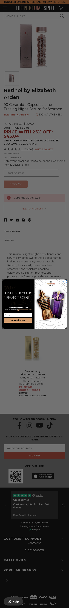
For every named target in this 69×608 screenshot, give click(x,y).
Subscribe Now (18, 320)
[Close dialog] (65, 281)
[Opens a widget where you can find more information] (13, 601)
